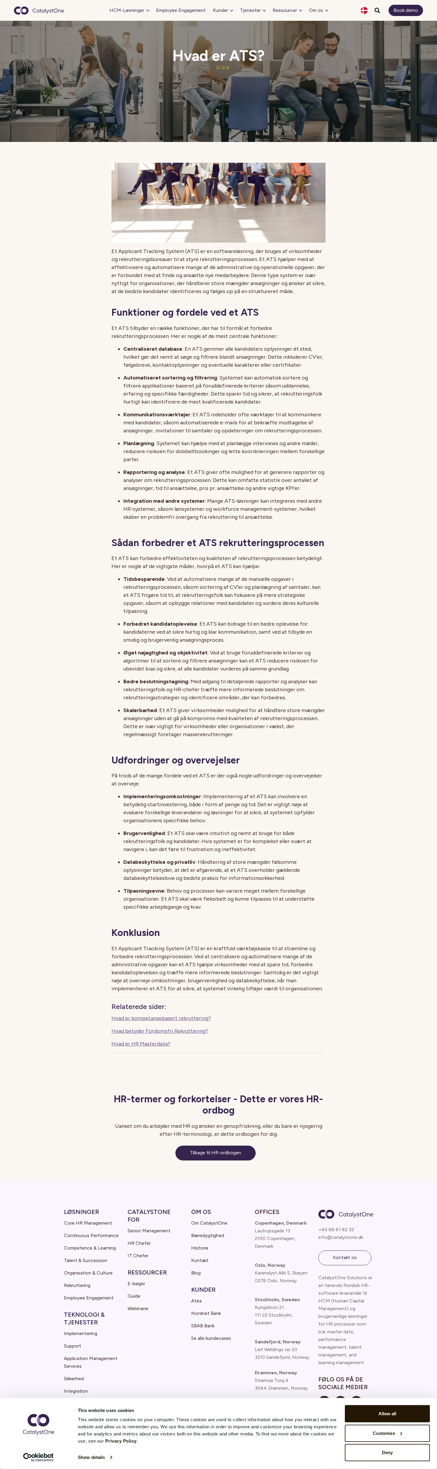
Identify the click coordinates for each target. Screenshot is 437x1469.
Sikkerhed (74, 1378)
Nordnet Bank (206, 1313)
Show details (91, 1457)
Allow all (387, 1413)
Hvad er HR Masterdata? (140, 1044)
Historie (199, 1248)
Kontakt (199, 1260)
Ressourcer (285, 10)
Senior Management (149, 1231)
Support (72, 1346)
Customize (384, 1432)
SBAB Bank (202, 1326)
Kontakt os (345, 1257)
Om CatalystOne (209, 1223)
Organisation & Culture (88, 1273)
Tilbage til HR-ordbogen (215, 1152)
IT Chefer (138, 1255)
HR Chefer (139, 1243)
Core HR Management (88, 1223)
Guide (134, 1296)
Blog (196, 1273)
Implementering (80, 1333)
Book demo (406, 10)
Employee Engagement (181, 10)
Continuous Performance (91, 1235)
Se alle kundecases (211, 1338)
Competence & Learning (90, 1248)
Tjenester (250, 10)
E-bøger (136, 1283)
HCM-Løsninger (126, 10)
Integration (76, 1391)
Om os (316, 10)
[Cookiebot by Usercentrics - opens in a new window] (38, 1457)
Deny (387, 1452)
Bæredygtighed (207, 1235)
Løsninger (81, 1211)
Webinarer (138, 1308)
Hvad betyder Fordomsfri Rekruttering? (159, 1031)
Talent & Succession (85, 1260)
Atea (196, 1301)
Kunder (220, 10)
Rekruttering (77, 1285)
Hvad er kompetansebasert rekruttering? (161, 1018)
